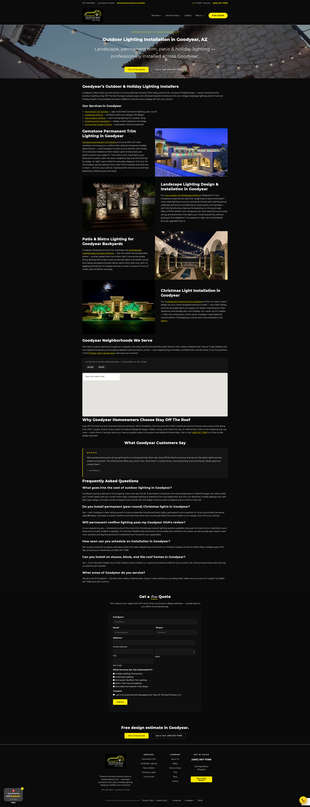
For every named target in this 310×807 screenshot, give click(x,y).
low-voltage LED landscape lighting (182, 195)
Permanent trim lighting (96, 112)
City (114, 655)
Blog (175, 777)
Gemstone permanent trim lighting (99, 142)
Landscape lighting (94, 115)
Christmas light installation (97, 121)
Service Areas (172, 15)
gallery (164, 321)
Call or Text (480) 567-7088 (168, 69)
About (199, 15)
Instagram (189, 800)
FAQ (175, 772)
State (157, 656)
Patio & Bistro (149, 768)
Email (116, 628)
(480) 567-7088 (220, 3)
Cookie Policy (161, 800)
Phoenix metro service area (101, 353)
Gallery (188, 15)
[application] (160, 15)
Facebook (177, 800)
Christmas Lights (149, 772)
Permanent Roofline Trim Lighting (131, 680)
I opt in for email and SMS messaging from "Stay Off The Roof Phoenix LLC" (148, 695)
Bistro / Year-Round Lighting (128, 683)
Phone (159, 628)
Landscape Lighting (124, 677)
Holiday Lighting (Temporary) (129, 673)
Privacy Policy (148, 800)
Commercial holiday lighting (98, 124)
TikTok (200, 800)
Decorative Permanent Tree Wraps (131, 686)
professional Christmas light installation (184, 301)
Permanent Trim (149, 759)
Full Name (118, 617)
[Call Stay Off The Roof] (303, 800)
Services (155, 15)
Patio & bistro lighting (95, 118)
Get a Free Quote (136, 69)
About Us (175, 759)
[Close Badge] (22, 788)
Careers (175, 781)
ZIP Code (117, 665)
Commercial (149, 777)
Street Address (120, 647)
